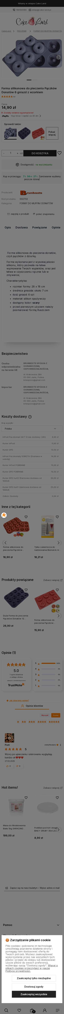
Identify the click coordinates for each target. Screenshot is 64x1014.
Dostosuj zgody (33, 986)
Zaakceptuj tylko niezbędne (34, 978)
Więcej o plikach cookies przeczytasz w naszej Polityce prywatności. (31, 968)
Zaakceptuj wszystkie (34, 994)
